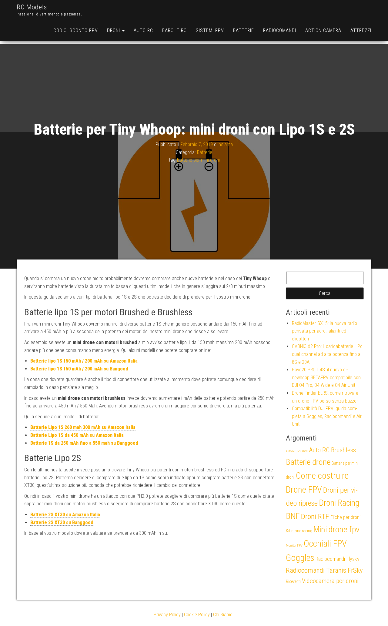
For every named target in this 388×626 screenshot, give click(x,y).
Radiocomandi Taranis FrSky (324, 570)
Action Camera (323, 30)
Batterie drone (308, 462)
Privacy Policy (167, 615)
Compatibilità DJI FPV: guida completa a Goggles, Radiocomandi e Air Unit (327, 416)
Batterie (243, 30)
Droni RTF (315, 516)
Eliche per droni (345, 517)
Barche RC (174, 30)
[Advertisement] (194, 86)
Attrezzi (360, 30)
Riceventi (293, 581)
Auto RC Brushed (297, 451)
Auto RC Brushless (332, 450)
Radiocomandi (279, 30)
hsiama (226, 144)
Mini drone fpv (336, 529)
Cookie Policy (197, 615)
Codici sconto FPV (75, 30)
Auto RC (143, 30)
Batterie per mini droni (198, 160)
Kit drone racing (299, 530)
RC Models (32, 7)
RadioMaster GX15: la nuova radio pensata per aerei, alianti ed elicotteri (324, 331)
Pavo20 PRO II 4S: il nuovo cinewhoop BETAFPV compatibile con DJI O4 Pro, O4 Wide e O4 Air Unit (326, 377)
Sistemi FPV (210, 30)
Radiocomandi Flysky (338, 559)
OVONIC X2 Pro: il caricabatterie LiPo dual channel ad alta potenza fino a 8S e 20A (327, 354)
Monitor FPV (294, 545)
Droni (114, 30)
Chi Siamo (222, 615)
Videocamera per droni (330, 580)
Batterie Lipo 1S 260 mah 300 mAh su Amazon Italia (82, 427)
